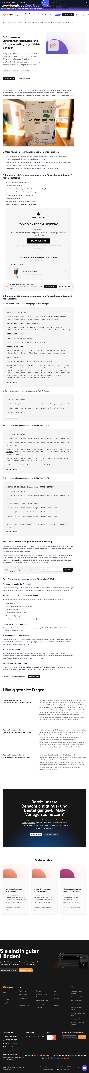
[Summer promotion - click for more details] (44, 5)
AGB (36, 1067)
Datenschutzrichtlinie (58, 1067)
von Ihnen (9, 452)
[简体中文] (68, 1058)
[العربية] (26, 1055)
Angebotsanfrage (24, 1005)
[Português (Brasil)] (43, 1058)
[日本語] (69, 1055)
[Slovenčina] (52, 1058)
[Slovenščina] (55, 1058)
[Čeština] (32, 1055)
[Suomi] (54, 1055)
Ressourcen (36, 13)
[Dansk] (35, 1055)
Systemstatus (23, 998)
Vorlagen (56, 1002)
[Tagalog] (62, 1058)
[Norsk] (82, 1055)
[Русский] (49, 1058)
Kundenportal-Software (77, 1019)
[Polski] (85, 1055)
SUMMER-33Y (27, 8)
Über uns (38, 991)
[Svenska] (58, 1058)
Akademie (56, 998)
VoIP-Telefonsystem (76, 1000)
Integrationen (6, 1003)
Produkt (27, 13)
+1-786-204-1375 (11, 1043)
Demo (78, 14)
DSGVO (69, 1067)
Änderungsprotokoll (24, 1002)
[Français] (57, 1055)
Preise (4, 995)
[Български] (29, 1055)
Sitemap (76, 1067)
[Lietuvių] (73, 1055)
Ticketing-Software (28, 823)
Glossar (56, 994)
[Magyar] (63, 1055)
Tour (4, 1006)
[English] (44, 1055)
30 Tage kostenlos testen (8, 970)
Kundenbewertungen (42, 1000)
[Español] (47, 1055)
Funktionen (6, 999)
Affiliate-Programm (41, 1004)
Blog (55, 991)
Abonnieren (67, 569)
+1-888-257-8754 (11, 1040)
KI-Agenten (19, 15)
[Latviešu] (76, 1055)
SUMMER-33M (10, 8)
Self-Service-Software (77, 1004)
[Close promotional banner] (86, 2)
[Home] (4, 23)
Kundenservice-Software (78, 997)
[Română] (46, 1058)
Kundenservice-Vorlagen (15, 22)
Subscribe (82, 1037)
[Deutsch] (38, 1055)
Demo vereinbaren (24, 78)
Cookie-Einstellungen (48, 1069)
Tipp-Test (56, 1005)
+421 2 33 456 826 (11, 1036)
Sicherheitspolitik (45, 1067)
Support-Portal (23, 991)
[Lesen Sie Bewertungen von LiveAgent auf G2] (51, 1037)
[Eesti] (51, 1055)
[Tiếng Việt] (65, 1058)
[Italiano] (66, 1055)
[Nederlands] (79, 1055)
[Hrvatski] (60, 1055)
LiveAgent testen (9, 78)
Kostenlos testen (68, 14)
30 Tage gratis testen (65, 286)
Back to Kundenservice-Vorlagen (16, 676)
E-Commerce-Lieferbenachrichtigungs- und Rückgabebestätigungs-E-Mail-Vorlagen (49, 22)
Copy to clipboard (11, 382)
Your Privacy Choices (66, 1069)
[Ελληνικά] (41, 1055)
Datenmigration (23, 994)
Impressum (39, 1007)
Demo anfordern (50, 286)
